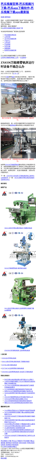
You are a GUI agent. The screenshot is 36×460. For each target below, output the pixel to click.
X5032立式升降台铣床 (9, 358)
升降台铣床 (30, 443)
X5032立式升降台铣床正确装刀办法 (16, 399)
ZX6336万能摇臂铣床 (12, 164)
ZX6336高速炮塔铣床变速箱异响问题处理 (18, 401)
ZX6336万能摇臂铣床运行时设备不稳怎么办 (18, 397)
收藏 (2, 17)
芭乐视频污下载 (6, 441)
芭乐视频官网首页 (10, 35)
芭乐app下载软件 (17, 441)
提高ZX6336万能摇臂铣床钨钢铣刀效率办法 (18, 391)
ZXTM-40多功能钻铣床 (9, 365)
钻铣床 (3, 444)
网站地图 (4, 458)
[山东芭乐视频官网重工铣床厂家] (12, 28)
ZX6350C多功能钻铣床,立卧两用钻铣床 (17, 350)
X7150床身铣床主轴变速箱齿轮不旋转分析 (18, 389)
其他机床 (7, 52)
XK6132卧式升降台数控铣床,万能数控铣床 (18, 228)
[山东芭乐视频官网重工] (9, 446)
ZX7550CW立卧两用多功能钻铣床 (13, 368)
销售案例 (7, 48)
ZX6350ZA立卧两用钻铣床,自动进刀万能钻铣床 (17, 372)
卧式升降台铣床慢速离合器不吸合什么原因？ (19, 379)
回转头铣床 (22, 443)
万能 (7, 77)
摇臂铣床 (8, 17)
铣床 (13, 77)
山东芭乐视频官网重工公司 (9, 57)
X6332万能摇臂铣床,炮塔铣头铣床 (15, 268)
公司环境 (7, 37)
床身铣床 (9, 444)
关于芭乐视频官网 (10, 39)
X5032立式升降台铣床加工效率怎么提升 (17, 426)
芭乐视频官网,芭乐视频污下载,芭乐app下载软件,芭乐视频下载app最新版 (17, 8)
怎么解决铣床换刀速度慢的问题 (14, 428)
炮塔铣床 (15, 443)
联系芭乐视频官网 (10, 50)
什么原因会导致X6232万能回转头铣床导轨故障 (19, 410)
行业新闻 (7, 44)
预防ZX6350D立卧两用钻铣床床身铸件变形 (18, 402)
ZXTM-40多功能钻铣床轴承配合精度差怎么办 (19, 430)
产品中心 (7, 40)
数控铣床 (15, 444)
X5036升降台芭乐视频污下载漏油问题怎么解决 (19, 424)
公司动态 (7, 42)
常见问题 (7, 46)
